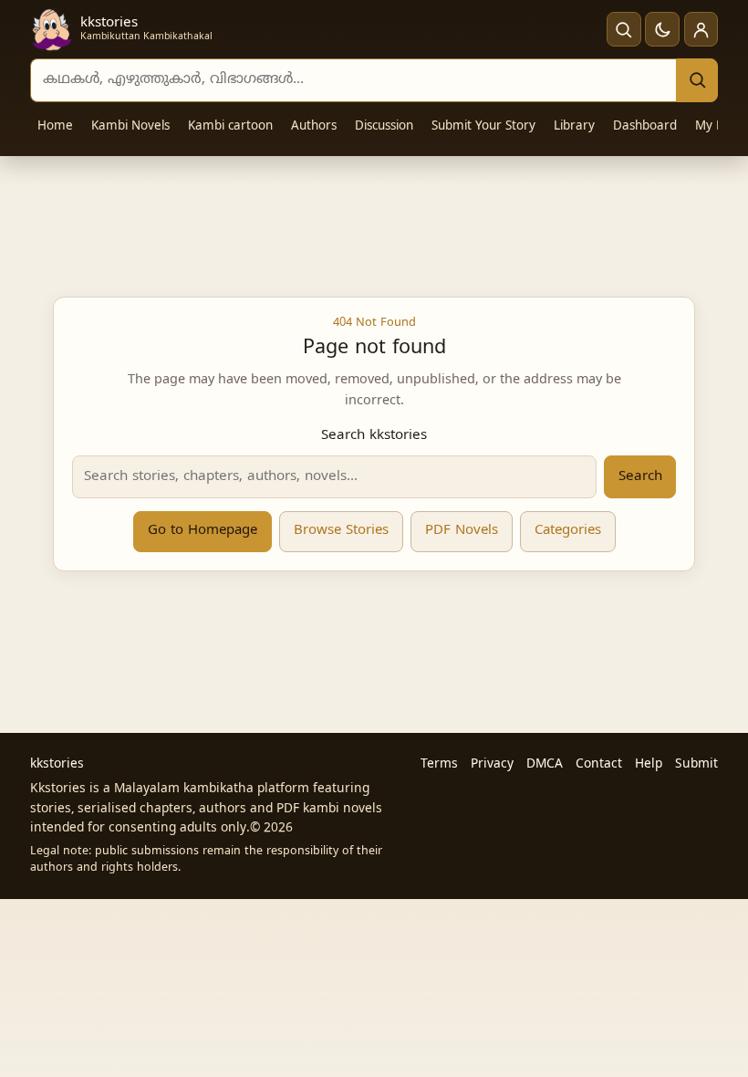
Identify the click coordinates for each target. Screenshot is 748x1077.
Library (574, 126)
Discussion (384, 126)
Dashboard (645, 126)
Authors (314, 126)
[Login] (701, 29)
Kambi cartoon (230, 126)
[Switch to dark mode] (662, 29)
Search (640, 477)
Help (648, 764)
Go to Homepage (202, 530)
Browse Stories (341, 530)
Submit (696, 764)
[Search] (697, 80)
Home (55, 126)
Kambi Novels (130, 126)
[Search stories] (624, 29)
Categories (568, 530)
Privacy (492, 764)
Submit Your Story (483, 126)
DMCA (544, 764)
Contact (599, 764)
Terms (439, 764)
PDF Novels (461, 530)
